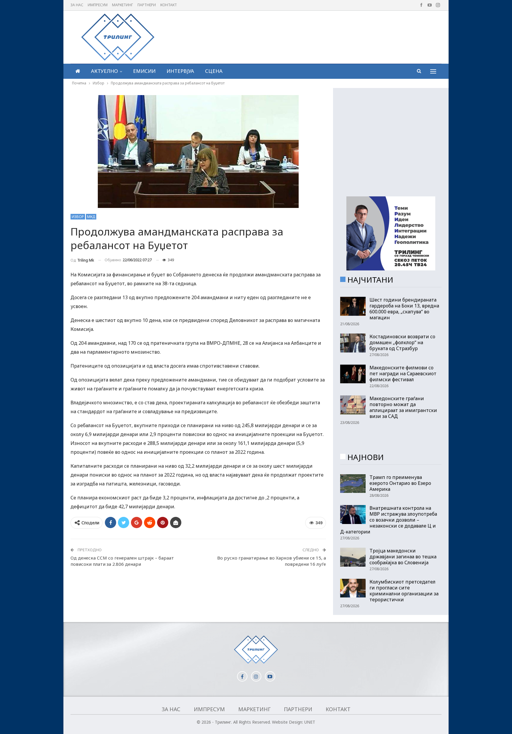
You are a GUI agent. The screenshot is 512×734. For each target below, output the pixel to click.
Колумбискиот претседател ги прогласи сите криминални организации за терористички (404, 590)
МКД (91, 216)
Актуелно (104, 71)
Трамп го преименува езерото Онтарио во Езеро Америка (400, 483)
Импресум (98, 4)
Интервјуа (180, 71)
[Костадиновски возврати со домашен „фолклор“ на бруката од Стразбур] (353, 343)
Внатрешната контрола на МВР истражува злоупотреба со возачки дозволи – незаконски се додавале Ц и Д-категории (388, 520)
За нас (77, 4)
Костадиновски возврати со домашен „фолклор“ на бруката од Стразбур (402, 342)
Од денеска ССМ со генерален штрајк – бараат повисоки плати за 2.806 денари (122, 561)
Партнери (146, 4)
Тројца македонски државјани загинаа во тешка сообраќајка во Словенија (402, 556)
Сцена (214, 71)
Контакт (168, 4)
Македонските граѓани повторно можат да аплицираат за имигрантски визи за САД (403, 407)
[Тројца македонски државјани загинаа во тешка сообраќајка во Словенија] (353, 557)
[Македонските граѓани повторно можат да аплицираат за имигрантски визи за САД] (353, 404)
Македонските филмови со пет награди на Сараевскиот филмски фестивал (402, 373)
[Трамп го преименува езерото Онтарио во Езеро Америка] (353, 483)
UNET (309, 722)
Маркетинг (122, 4)
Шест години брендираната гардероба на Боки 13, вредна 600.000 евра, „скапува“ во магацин (404, 309)
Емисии (144, 71)
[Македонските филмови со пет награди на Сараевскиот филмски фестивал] (353, 374)
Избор (78, 216)
